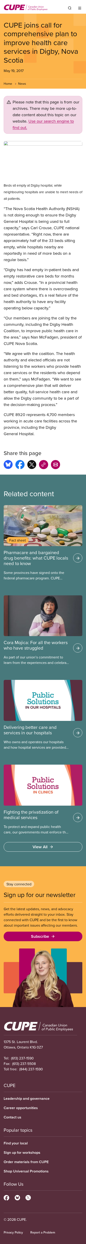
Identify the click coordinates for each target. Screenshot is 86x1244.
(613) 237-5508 (24, 1063)
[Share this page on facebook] (20, 465)
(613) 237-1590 (22, 1058)
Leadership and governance (27, 1098)
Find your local (16, 1143)
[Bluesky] (17, 1197)
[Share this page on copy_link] (43, 465)
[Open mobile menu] (79, 8)
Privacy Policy (13, 1232)
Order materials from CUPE (26, 1161)
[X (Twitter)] (28, 1197)
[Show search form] (70, 8)
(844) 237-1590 (31, 1069)
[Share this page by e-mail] (55, 465)
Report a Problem (42, 1232)
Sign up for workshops (22, 1152)
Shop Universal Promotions (26, 1171)
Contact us (12, 1117)
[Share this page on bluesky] (8, 465)
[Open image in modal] (43, 161)
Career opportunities (21, 1107)
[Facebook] (6, 1197)
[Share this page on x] (31, 465)
